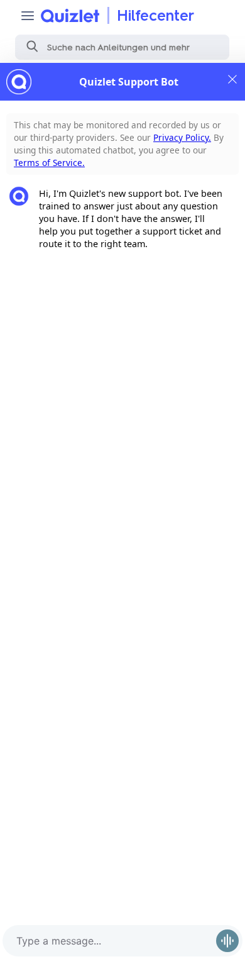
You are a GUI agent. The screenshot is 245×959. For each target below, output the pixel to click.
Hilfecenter (155, 15)
